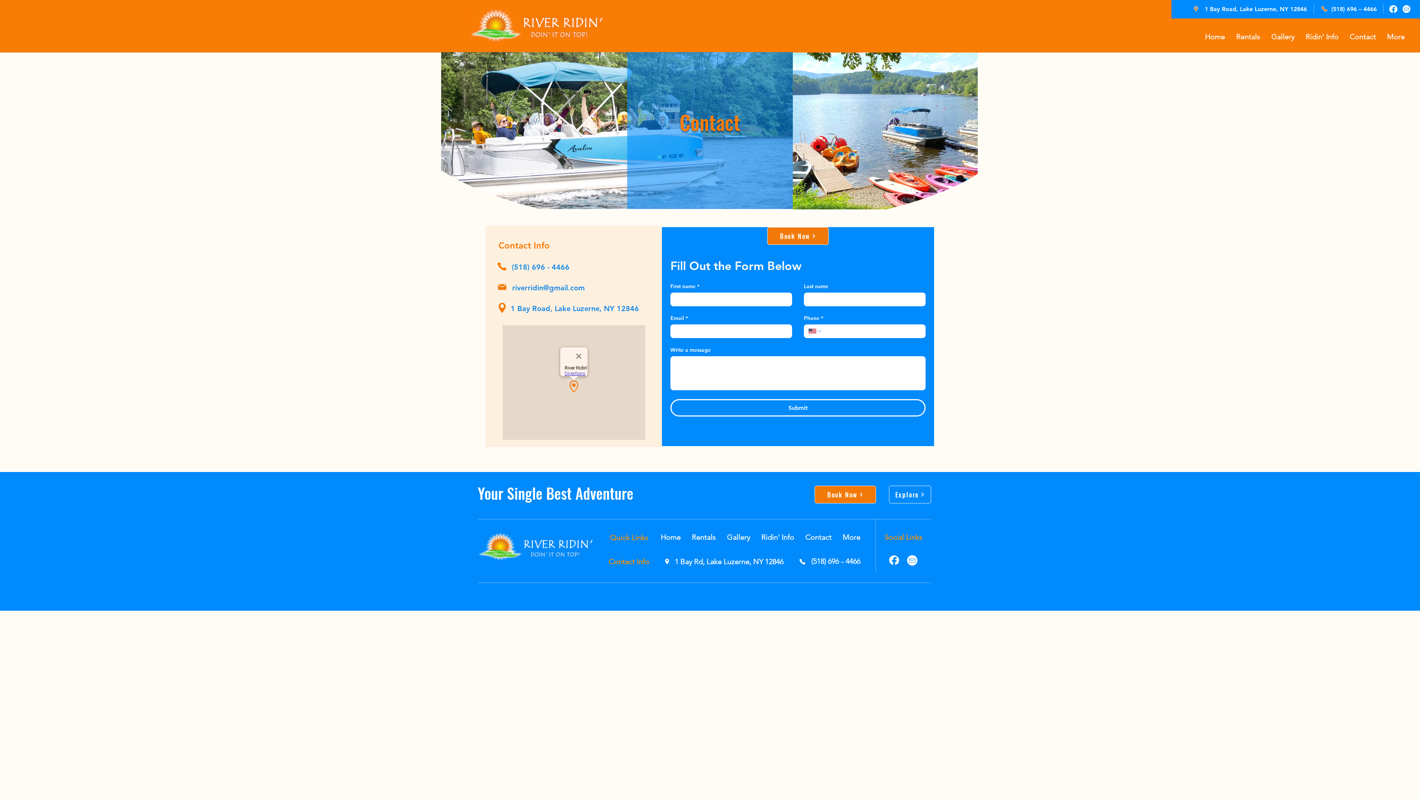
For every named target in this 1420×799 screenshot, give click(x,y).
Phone (813, 318)
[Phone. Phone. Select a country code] (815, 331)
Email (679, 318)
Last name (816, 286)
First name (684, 286)
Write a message (690, 350)
